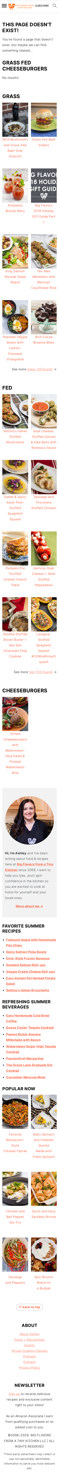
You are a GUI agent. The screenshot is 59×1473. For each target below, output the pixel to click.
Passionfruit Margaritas (25, 1058)
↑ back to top (29, 1307)
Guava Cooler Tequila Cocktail (30, 1028)
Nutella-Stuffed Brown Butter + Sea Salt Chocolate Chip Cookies (15, 645)
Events (29, 1345)
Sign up (14, 1394)
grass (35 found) (40, 369)
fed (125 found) (41, 672)
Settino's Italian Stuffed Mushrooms (15, 436)
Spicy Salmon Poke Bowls (26, 952)
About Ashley (29, 1334)
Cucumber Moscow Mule (25, 1077)
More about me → (29, 906)
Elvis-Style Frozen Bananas (28, 958)
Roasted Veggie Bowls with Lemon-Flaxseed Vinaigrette (15, 348)
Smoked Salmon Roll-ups (26, 965)
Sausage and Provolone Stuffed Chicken (43, 502)
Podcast (29, 1356)
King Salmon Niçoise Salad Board (15, 276)
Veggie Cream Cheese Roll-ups (30, 972)
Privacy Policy (29, 1368)
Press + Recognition (29, 1340)
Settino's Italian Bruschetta (27, 990)
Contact (29, 1362)
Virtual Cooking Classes (29, 1351)
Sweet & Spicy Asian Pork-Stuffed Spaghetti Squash (15, 508)
